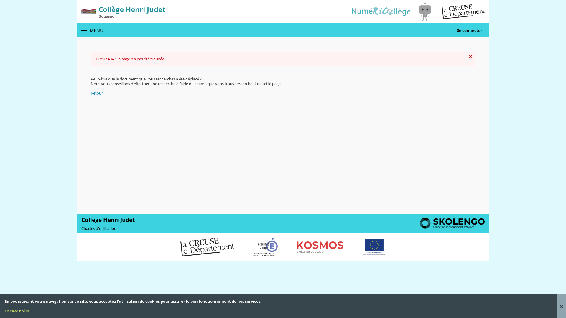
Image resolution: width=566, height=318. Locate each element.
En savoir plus (17, 311)
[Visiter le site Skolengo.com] (452, 227)
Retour (97, 93)
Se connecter (469, 30)
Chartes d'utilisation (98, 228)
